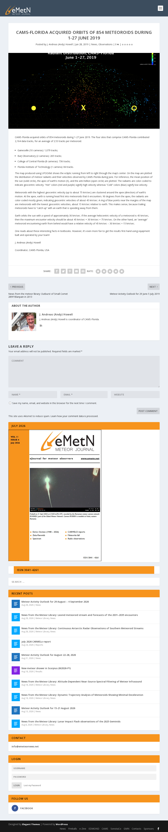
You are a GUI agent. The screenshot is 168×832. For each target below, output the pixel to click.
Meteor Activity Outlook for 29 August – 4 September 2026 (55, 601)
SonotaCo (116, 828)
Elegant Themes (31, 824)
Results (39, 671)
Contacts (136, 828)
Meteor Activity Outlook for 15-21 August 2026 (48, 708)
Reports (39, 644)
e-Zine (82, 828)
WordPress (62, 824)
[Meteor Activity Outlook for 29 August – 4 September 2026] (16, 604)
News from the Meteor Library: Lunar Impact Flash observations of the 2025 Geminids (70, 721)
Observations (105, 44)
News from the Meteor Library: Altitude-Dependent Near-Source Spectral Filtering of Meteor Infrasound (81, 681)
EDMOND (94, 828)
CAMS (105, 828)
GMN (126, 828)
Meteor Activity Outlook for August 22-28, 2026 (48, 654)
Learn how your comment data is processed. (74, 416)
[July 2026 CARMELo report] (16, 644)
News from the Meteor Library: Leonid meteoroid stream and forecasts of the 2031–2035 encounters (79, 615)
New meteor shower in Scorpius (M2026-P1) (46, 668)
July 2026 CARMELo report (36, 641)
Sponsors (149, 828)
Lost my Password (32, 785)
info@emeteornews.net (25, 746)
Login (17, 785)
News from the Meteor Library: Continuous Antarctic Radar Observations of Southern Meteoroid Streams (82, 628)
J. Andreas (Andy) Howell (60, 44)
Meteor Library (42, 618)
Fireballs (72, 828)
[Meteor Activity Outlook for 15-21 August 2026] (16, 710)
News (94, 44)
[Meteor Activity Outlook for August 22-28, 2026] (16, 657)
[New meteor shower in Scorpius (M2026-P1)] (16, 670)
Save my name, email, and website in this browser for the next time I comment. (54, 403)
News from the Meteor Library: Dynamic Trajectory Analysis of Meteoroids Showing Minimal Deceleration (82, 694)
